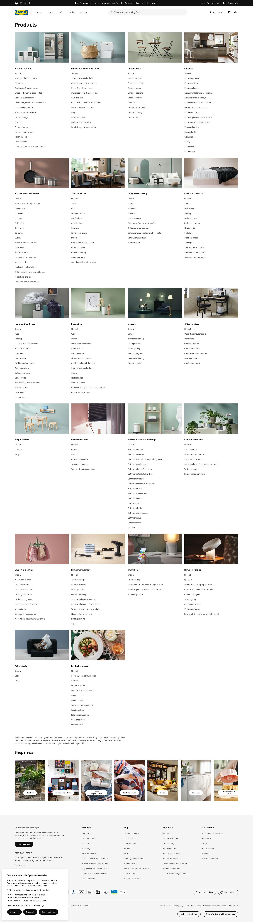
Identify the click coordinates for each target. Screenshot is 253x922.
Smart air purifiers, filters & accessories (145, 589)
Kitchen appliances (192, 78)
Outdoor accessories (137, 107)
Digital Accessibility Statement (176, 873)
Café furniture (77, 223)
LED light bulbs (134, 343)
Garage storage (21, 127)
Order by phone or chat (134, 858)
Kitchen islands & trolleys (195, 97)
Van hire (85, 843)
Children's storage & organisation (29, 146)
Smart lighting (134, 348)
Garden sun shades (136, 83)
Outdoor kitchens (135, 93)
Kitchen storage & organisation (197, 102)
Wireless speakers (135, 594)
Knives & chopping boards (26, 242)
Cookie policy (178, 906)
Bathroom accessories (81, 122)
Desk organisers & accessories (84, 93)
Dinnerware (20, 208)
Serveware (19, 228)
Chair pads (19, 353)
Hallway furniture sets (24, 132)
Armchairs (132, 213)
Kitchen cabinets (191, 88)
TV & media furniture (24, 107)
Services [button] (83, 12)
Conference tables (192, 348)
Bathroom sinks (135, 518)
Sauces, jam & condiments (82, 705)
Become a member (210, 858)
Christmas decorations (81, 392)
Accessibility (233, 906)
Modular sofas (134, 242)
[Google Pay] (89, 892)
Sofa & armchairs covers (138, 228)
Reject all (30, 912)
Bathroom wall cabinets (138, 464)
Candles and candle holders (83, 363)
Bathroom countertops (138, 513)
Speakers (188, 579)
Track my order (130, 843)
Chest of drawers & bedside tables (29, 93)
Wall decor (75, 334)
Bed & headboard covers (195, 252)
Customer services (132, 833)
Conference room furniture (195, 353)
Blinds (73, 454)
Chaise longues (134, 218)
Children (18, 449)
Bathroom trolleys (136, 478)
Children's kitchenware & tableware (30, 272)
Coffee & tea (20, 223)
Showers (131, 527)
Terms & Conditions (193, 906)
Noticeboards (77, 378)
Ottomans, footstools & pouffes (142, 223)
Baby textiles (20, 378)
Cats (17, 676)
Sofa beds (132, 208)
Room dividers (21, 137)
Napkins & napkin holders (26, 267)
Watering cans (190, 469)
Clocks (74, 373)
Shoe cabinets (21, 141)
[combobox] (147, 12)
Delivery (85, 833)
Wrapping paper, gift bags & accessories (88, 387)
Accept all (14, 912)
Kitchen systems (191, 83)
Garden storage (21, 117)
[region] (35, 894)
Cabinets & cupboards (24, 97)
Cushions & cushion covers (26, 343)
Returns (127, 848)
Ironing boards (21, 609)
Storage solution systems (26, 78)
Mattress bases (191, 238)
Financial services (89, 853)
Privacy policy (165, 906)
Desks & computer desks (195, 334)
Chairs (74, 208)
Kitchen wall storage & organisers (198, 93)
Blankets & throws (23, 348)
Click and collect (89, 838)
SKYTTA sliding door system (83, 599)
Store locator (129, 873)
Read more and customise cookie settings (26, 905)
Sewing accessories (79, 464)
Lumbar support (22, 397)
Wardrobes (19, 83)
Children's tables (78, 247)
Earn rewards (207, 838)
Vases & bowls (77, 348)
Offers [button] (61, 12)
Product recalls (130, 863)
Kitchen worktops (192, 112)
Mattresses (189, 208)
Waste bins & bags (23, 579)
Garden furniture (135, 78)
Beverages (75, 680)
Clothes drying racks (23, 599)
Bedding (187, 213)
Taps (73, 623)
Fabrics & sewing (22, 368)
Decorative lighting (136, 358)
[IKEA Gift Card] (98, 892)
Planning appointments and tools (96, 858)
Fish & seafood (77, 710)
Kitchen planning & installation (95, 863)
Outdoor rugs (133, 117)
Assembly (86, 848)
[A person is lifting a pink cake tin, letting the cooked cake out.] (229, 780)
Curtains (74, 449)
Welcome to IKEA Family (212, 833)
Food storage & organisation (83, 127)
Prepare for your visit (133, 878)
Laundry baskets (22, 584)
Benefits (205, 853)
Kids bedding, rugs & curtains (27, 382)
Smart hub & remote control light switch (145, 584)
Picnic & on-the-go (23, 277)
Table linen (19, 247)
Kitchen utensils (21, 252)
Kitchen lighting (191, 132)
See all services (88, 878)
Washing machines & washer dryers (30, 619)
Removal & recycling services (94, 873)
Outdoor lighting (135, 112)
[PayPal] (73, 892)
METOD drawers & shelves (195, 107)
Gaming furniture (191, 343)
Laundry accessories (23, 589)
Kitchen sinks (190, 146)
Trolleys (18, 122)
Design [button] (72, 12)
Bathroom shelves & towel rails (141, 483)
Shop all (18, 73)
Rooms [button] (51, 12)
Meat (73, 695)
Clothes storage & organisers (84, 83)
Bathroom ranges (135, 449)
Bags (73, 112)
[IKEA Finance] (106, 892)
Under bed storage (192, 223)
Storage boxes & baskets (82, 78)
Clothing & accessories (24, 363)
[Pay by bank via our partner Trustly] (122, 892)
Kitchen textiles (21, 262)
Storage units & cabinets (25, 112)
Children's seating (78, 252)
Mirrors (74, 338)
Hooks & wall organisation (82, 107)
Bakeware (19, 233)
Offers (204, 843)
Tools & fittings (78, 579)
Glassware (19, 218)
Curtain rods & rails (79, 459)
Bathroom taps (134, 522)
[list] (126, 780)
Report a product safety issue (136, 868)
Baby (17, 454)
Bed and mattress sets (194, 247)
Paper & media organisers (82, 88)
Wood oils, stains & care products (85, 609)
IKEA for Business (170, 858)
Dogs (17, 680)
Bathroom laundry (135, 498)
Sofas (130, 203)
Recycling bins (77, 97)
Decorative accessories (81, 343)
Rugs (17, 334)
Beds (186, 203)
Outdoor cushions (22, 373)
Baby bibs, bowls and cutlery (27, 281)
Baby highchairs (78, 257)
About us (166, 833)
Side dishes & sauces (80, 715)
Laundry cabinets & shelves (26, 604)
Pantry (187, 141)
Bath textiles (20, 358)
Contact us (128, 838)
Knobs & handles (191, 127)
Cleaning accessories (24, 594)
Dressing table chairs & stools (84, 262)
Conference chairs (192, 363)
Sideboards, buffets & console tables (31, 102)
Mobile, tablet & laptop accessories (199, 584)
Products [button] (39, 12)
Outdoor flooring (135, 97)
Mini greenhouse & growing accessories (201, 464)
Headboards (189, 228)
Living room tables (79, 233)
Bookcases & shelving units (26, 88)
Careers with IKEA (170, 838)
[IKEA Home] (21, 12)
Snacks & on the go (79, 685)
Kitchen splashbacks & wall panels (198, 117)
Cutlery (18, 238)
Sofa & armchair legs (137, 238)
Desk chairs (189, 338)
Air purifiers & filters (192, 604)
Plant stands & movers (194, 459)
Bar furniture (76, 218)
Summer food (77, 724)
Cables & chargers (192, 594)
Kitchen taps (189, 151)
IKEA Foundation (170, 848)
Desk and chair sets (192, 358)
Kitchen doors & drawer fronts (197, 122)
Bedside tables (190, 218)
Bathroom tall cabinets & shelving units (145, 459)
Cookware (19, 213)
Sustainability (168, 843)
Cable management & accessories (86, 102)
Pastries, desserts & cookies (83, 676)
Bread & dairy (77, 700)
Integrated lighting (136, 338)
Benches (75, 228)
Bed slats (188, 233)
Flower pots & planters (81, 358)
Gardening (132, 102)
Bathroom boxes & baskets (140, 469)
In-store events (208, 848)
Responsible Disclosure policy (214, 906)
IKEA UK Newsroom (171, 853)
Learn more (20, 865)
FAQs (126, 853)
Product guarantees (171, 868)
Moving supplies (78, 117)
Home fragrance (78, 382)
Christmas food (78, 719)
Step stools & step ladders (82, 242)
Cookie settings (48, 912)
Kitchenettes (189, 137)
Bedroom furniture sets (194, 257)
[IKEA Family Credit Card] (114, 892)
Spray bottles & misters (194, 474)
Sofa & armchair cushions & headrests (144, 233)
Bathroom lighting (135, 353)
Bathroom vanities (136, 454)
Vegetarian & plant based (82, 690)
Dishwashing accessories (25, 257)
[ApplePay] (81, 892)
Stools (74, 238)
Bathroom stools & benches (140, 474)
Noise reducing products (81, 614)
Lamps (131, 334)
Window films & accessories (83, 469)
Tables (74, 203)
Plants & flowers (78, 353)
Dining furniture (78, 213)
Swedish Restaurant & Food (175, 863)
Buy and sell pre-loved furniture (95, 868)
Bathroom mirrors (135, 488)
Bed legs (188, 242)
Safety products (78, 619)
